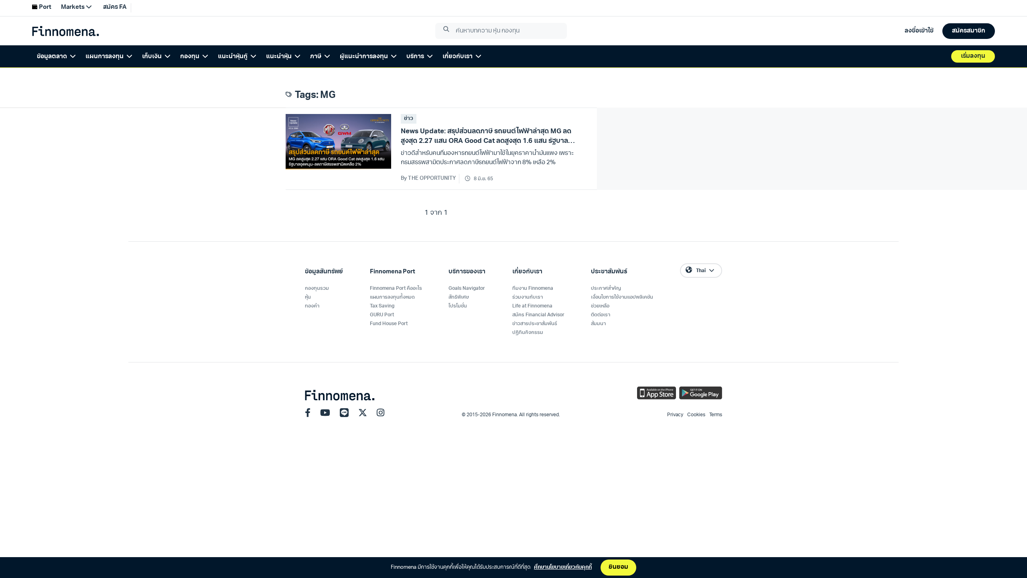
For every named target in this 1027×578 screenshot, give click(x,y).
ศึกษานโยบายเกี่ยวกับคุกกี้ (563, 567)
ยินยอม (618, 567)
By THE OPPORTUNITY (428, 178)
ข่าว (408, 118)
